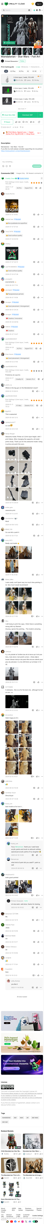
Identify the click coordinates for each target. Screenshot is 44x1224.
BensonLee (19, 847)
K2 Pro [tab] (21, 71)
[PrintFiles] (37, 10)
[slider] (37, 183)
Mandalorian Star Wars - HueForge (31, 1151)
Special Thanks (39, 1209)
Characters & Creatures (36, 67)
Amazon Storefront (9, 1215)
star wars (35, 1117)
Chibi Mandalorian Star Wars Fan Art (11, 1151)
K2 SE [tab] (34, 71)
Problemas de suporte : (13, 375)
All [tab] (6, 71)
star (15, 1117)
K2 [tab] (28, 71)
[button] (41, 10)
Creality (2, 1215)
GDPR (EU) (14, 1209)
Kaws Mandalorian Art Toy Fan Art (10, 1199)
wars (21, 1117)
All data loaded (22, 997)
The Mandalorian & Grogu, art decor (32, 1175)
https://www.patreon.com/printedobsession (15, 151)
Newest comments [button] (35, 173)
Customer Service (26, 1215)
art (27, 1117)
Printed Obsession (11, 61)
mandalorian (6, 1117)
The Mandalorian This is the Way (10, 1175)
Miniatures (24, 67)
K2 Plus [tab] (12, 71)
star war (5, 1122)
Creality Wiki (18, 1215)
